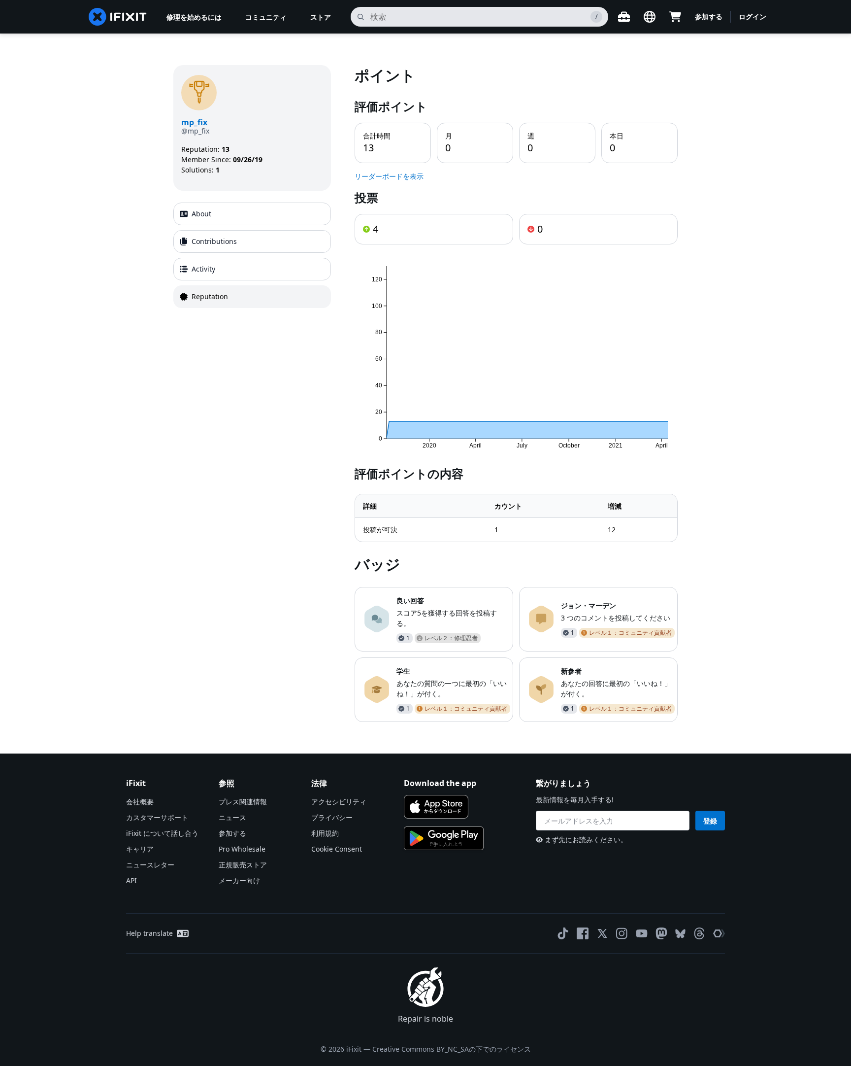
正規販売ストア (243, 864)
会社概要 (140, 801)
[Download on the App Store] (436, 807)
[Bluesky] (680, 933)
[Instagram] (622, 933)
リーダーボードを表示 (389, 176)
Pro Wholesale (242, 849)
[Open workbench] (624, 17)
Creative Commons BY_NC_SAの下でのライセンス (451, 1049)
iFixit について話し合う (162, 833)
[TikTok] (563, 933)
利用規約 (325, 833)
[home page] (118, 17)
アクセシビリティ (338, 801)
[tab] (252, 214)
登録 (710, 820)
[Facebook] (583, 933)
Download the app (440, 783)
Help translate (149, 933)
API (131, 880)
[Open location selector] (649, 17)
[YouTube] (642, 933)
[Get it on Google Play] (444, 838)
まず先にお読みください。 (586, 839)
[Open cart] (675, 17)
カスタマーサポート (157, 817)
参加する (708, 16)
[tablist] (252, 255)
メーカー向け (239, 880)
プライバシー (332, 817)
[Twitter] (602, 933)
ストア (320, 17)
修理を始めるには (194, 17)
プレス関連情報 (243, 801)
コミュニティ (266, 17)
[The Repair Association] (719, 933)
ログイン (752, 16)
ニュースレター (150, 864)
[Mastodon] (661, 933)
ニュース (232, 817)
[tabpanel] (516, 393)
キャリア (140, 849)
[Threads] (699, 933)
